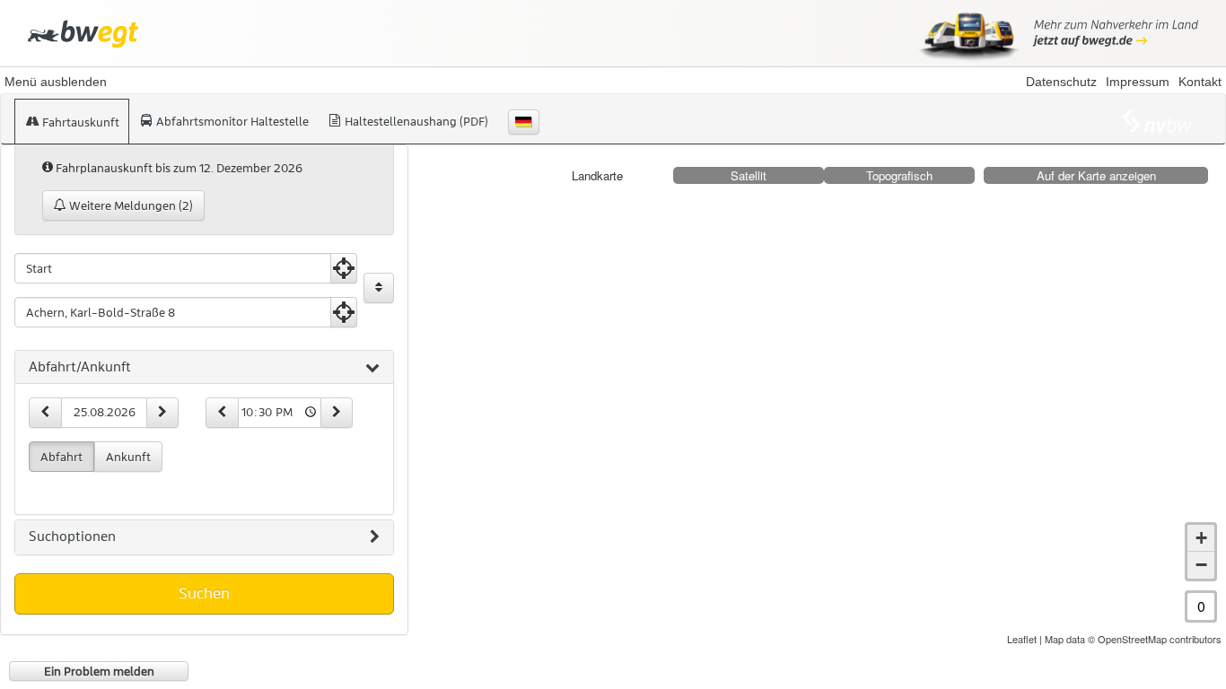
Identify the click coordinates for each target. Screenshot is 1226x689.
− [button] (1201, 565)
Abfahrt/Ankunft (80, 367)
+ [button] (1201, 538)
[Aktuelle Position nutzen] (343, 268)
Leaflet (1022, 639)
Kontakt (1200, 81)
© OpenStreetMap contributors (1155, 639)
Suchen (204, 593)
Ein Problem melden (99, 671)
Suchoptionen (72, 536)
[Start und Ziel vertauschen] (378, 288)
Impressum (1137, 81)
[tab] (204, 368)
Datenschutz (1061, 81)
